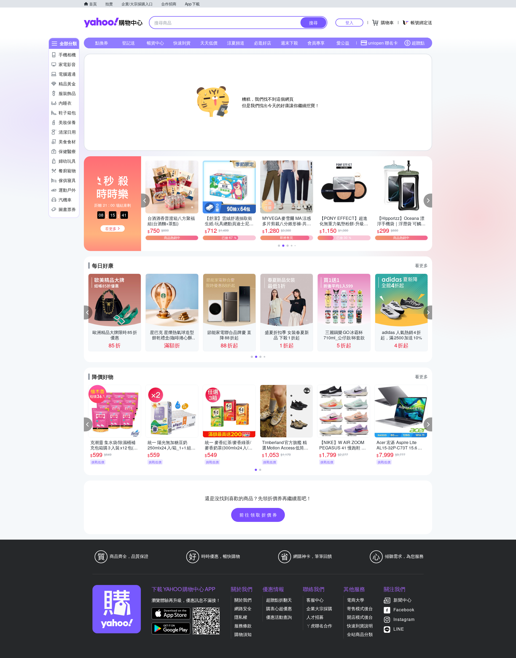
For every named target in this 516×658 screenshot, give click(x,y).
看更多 (421, 265)
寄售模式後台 (360, 608)
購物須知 (243, 634)
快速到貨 (182, 43)
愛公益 (342, 43)
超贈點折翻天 (279, 600)
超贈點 (418, 43)
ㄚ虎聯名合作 (319, 626)
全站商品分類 (360, 634)
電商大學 (355, 600)
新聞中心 (402, 600)
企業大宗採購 (319, 608)
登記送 (128, 43)
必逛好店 (262, 43)
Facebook (403, 609)
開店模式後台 (360, 617)
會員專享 (316, 43)
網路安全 (243, 608)
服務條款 (243, 626)
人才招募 (315, 617)
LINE (398, 629)
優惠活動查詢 (279, 617)
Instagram (404, 619)
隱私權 (240, 617)
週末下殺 (289, 43)
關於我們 (243, 600)
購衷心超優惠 (279, 608)
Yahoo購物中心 (113, 22)
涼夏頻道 (235, 43)
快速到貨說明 (360, 626)
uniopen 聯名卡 (383, 43)
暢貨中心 (155, 43)
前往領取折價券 (258, 515)
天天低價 (208, 43)
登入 (349, 22)
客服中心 (315, 600)
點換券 (101, 43)
